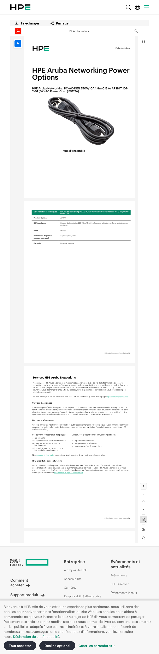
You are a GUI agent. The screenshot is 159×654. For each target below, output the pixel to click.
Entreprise (74, 561)
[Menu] (146, 7)
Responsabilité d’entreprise (82, 596)
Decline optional (57, 646)
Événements (119, 575)
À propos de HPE (75, 570)
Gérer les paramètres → (96, 646)
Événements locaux (124, 593)
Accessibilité (73, 579)
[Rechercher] (128, 7)
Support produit (24, 594)
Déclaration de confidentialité (36, 636)
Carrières (70, 587)
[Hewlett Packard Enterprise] (20, 7)
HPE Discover (120, 584)
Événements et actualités (125, 564)
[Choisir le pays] (137, 7)
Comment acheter (19, 582)
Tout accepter (20, 646)
